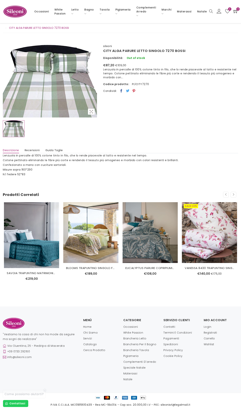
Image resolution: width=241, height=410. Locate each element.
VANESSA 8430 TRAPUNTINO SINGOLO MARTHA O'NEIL (209, 268)
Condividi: (110, 91)
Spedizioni (170, 344)
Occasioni (41, 11)
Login (207, 327)
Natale (128, 379)
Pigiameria (131, 356)
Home (87, 327)
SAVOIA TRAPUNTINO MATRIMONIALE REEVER (31, 273)
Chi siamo (90, 333)
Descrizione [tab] (11, 150)
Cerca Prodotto (94, 350)
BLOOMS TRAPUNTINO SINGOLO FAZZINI (91, 268)
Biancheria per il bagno (139, 344)
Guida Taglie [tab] (54, 150)
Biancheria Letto (134, 338)
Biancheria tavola (136, 350)
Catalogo (90, 344)
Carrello (209, 338)
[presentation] (226, 194)
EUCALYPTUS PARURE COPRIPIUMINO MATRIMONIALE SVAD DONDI (150, 268)
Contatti (169, 327)
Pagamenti (171, 338)
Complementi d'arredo (139, 362)
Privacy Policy (173, 350)
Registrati (210, 333)
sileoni (107, 46)
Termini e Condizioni (177, 333)
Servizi (87, 338)
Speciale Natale (134, 368)
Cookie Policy (173, 356)
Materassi (184, 11)
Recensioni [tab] (32, 150)
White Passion (60, 11)
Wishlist (209, 344)
